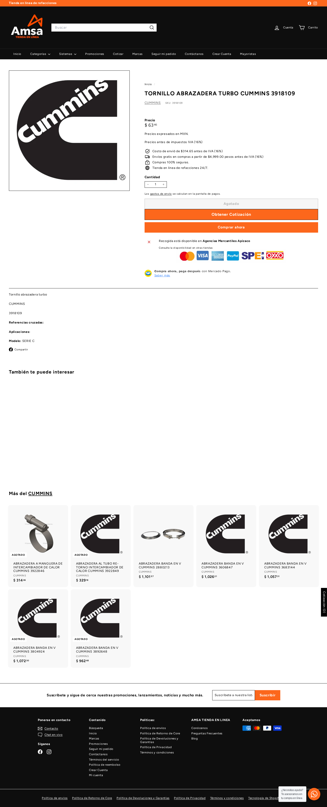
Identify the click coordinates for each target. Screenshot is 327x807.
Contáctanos (194, 54)
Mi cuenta (96, 775)
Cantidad (152, 177)
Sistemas (66, 54)
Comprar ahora (231, 227)
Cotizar (118, 54)
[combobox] (104, 27)
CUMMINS (153, 103)
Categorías (38, 54)
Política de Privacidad (156, 747)
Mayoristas (248, 54)
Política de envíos (153, 728)
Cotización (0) (324, 602)
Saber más (162, 275)
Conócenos (199, 728)
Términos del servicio (104, 759)
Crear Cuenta (221, 54)
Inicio (17, 54)
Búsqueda (96, 728)
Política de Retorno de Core (160, 733)
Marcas (137, 54)
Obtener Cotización (33, 465)
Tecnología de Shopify (264, 798)
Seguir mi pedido (163, 54)
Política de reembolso (105, 764)
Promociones (94, 54)
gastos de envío (161, 193)
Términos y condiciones (157, 752)
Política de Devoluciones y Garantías (159, 740)
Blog (194, 738)
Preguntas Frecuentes (206, 733)
